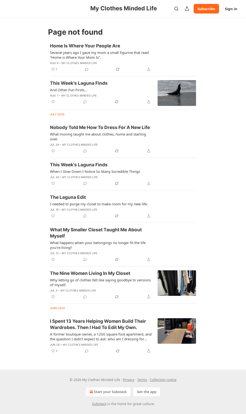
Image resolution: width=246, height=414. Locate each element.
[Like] (53, 102)
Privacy (128, 379)
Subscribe (206, 8)
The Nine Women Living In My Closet (90, 273)
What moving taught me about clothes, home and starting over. (98, 136)
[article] (123, 57)
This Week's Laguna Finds (79, 83)
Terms (142, 379)
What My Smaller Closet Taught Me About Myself (96, 233)
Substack (99, 403)
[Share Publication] (187, 8)
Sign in (231, 8)
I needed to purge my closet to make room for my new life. (99, 203)
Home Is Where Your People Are (85, 46)
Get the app (146, 391)
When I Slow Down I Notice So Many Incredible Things (95, 171)
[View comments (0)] (87, 69)
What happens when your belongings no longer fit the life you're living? (98, 245)
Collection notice (163, 379)
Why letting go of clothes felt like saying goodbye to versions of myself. (100, 282)
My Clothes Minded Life (79, 63)
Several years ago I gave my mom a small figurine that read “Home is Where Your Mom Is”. (99, 55)
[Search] (176, 8)
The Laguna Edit (68, 197)
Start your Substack (110, 391)
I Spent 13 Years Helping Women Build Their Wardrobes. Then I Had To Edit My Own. (98, 324)
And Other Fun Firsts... (68, 89)
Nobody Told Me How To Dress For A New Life (100, 127)
